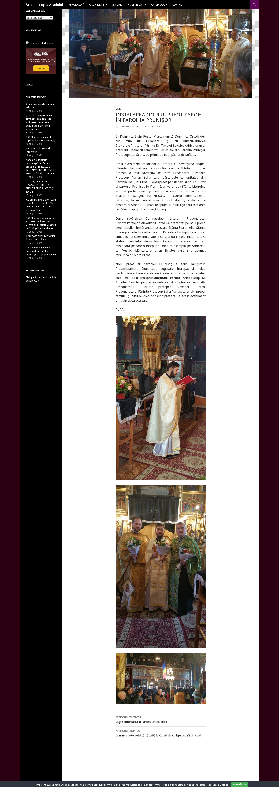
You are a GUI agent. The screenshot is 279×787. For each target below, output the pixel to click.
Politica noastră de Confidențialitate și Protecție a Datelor (197, 784)
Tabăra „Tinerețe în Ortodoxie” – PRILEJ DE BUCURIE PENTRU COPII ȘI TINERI (40, 186)
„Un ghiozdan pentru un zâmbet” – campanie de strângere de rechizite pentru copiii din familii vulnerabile (39, 122)
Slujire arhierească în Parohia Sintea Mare (141, 720)
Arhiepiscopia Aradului (44, 4)
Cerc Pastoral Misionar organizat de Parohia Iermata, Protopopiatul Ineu (41, 251)
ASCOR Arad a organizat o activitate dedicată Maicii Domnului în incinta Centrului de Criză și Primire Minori (41, 223)
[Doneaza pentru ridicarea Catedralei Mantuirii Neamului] (39, 42)
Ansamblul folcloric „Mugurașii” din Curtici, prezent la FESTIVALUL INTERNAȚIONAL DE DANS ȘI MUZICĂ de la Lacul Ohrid (41, 166)
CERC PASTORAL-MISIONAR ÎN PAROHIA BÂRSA (41, 238)
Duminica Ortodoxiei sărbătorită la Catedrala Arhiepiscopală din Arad (158, 733)
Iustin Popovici (154, 126)
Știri (118, 108)
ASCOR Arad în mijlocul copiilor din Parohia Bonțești (41, 138)
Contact (178, 4)
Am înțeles (239, 784)
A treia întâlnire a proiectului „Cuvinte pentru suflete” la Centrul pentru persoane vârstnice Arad (41, 205)
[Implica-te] (41, 60)
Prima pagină (75, 4)
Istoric (117, 4)
